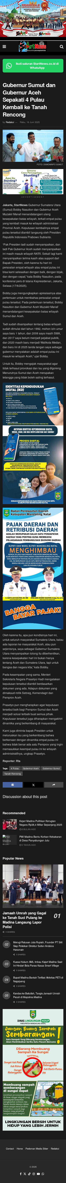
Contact (10, 1148)
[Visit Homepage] (33, 46)
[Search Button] (61, 46)
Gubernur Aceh (31, 768)
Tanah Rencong (12, 773)
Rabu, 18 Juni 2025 (30, 122)
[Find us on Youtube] (38, 1174)
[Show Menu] (4, 46)
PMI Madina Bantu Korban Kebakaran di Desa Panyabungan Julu (40, 838)
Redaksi (10, 122)
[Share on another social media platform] (53, 785)
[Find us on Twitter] (24, 1174)
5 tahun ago (28, 844)
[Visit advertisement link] (33, 18)
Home (20, 1148)
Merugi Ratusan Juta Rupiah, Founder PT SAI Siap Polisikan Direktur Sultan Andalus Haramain (37, 945)
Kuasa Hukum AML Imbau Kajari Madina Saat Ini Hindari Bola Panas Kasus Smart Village (37, 963)
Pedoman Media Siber (37, 1148)
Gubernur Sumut (51, 768)
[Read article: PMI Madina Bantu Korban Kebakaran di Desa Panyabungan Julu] (10, 840)
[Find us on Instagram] (34, 1174)
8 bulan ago (28, 829)
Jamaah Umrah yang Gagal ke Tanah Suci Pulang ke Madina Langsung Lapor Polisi (24, 919)
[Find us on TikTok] (29, 1174)
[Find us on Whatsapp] (43, 1174)
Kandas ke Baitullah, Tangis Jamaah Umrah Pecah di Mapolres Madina (36, 995)
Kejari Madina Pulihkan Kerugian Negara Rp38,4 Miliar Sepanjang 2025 (40, 822)
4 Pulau (15, 768)
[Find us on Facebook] (20, 1174)
